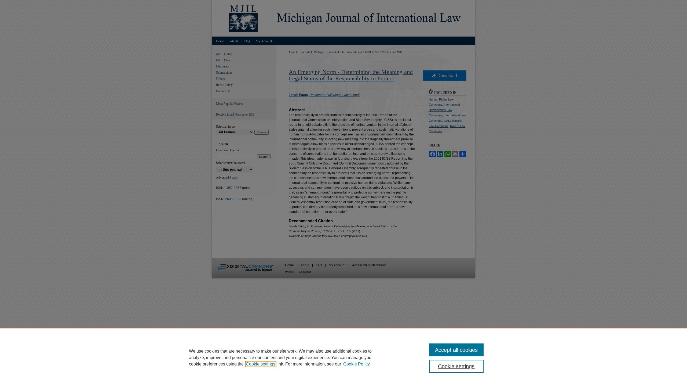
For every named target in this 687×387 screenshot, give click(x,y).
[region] (343, 357)
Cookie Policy (356, 364)
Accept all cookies (456, 350)
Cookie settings (260, 364)
